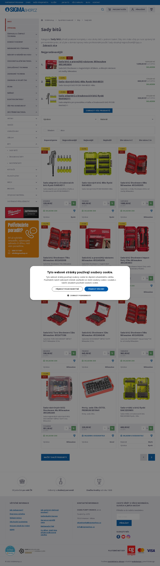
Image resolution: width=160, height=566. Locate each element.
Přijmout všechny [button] (96, 289)
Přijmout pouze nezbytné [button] (67, 289)
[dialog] (80, 283)
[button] (80, 295)
